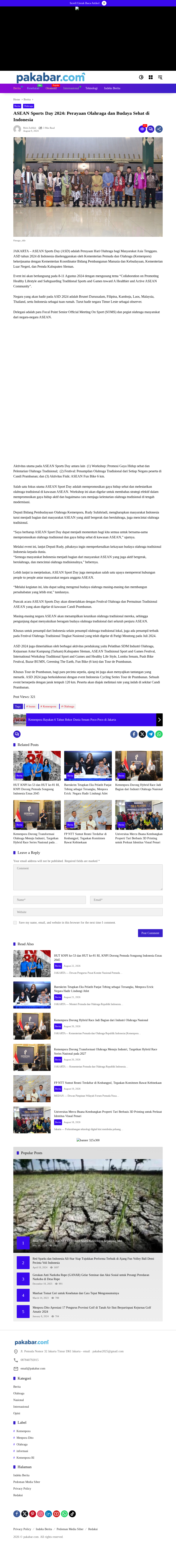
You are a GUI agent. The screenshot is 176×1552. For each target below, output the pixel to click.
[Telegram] (150, 734)
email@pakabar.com (33, 1368)
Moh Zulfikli (29, 128)
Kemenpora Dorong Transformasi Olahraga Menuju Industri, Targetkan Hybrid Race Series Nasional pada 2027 (35, 838)
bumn (32, 706)
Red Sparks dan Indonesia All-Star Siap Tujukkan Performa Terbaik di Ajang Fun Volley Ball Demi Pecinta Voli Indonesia (93, 1261)
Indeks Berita (21, 1475)
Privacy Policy (22, 1488)
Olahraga (28, 106)
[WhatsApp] (159, 734)
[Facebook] (134, 734)
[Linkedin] (48, 1513)
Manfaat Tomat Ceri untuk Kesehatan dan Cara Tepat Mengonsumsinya (76, 1293)
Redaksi (18, 1495)
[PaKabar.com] (51, 77)
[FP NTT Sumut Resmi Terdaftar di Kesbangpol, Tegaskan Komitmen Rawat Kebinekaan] (88, 815)
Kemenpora (49, 706)
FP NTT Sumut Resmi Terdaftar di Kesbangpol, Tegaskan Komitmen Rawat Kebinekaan (85, 838)
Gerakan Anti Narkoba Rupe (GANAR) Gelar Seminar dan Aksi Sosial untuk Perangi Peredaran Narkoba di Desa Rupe (91, 1277)
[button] (141, 77)
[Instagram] (40, 1513)
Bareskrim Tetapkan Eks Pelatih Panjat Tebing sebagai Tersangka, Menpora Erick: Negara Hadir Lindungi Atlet (87, 789)
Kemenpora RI (25, 1457)
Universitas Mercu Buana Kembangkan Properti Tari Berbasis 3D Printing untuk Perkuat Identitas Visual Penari (138, 838)
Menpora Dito (25, 1437)
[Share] (159, 129)
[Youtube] (56, 1513)
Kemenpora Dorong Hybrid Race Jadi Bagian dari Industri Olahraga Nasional (139, 787)
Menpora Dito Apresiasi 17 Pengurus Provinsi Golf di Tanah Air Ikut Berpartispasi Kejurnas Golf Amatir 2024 (92, 1309)
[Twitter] (142, 734)
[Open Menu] (150, 77)
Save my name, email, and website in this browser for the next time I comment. (67, 922)
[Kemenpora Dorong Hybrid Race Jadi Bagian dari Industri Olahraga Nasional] (139, 766)
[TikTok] (72, 1513)
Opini (16, 1413)
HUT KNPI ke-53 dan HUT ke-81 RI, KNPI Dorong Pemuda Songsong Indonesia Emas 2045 (36, 789)
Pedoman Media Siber (26, 1482)
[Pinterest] (32, 1513)
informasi (22, 1451)
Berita (17, 106)
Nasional (18, 1400)
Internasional (21, 1406)
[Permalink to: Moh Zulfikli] (18, 129)
